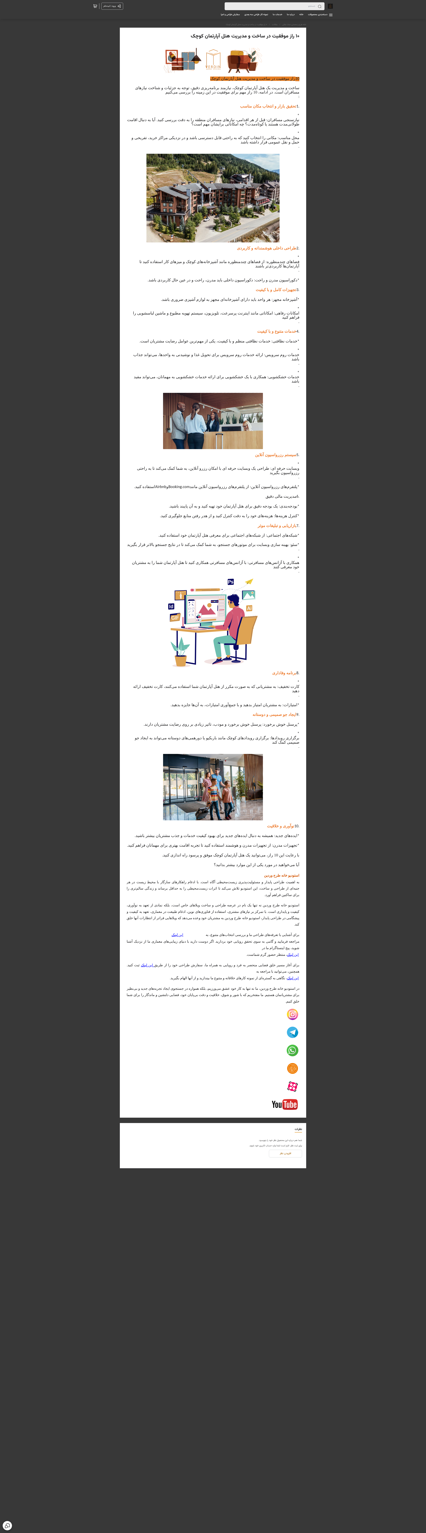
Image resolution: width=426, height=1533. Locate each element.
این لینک (177, 935)
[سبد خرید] (95, 6)
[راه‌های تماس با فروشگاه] (7, 1525)
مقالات (274, 24)
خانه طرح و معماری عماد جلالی (294, 24)
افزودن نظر (285, 1153)
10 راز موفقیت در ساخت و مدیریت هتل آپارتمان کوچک (246, 24)
